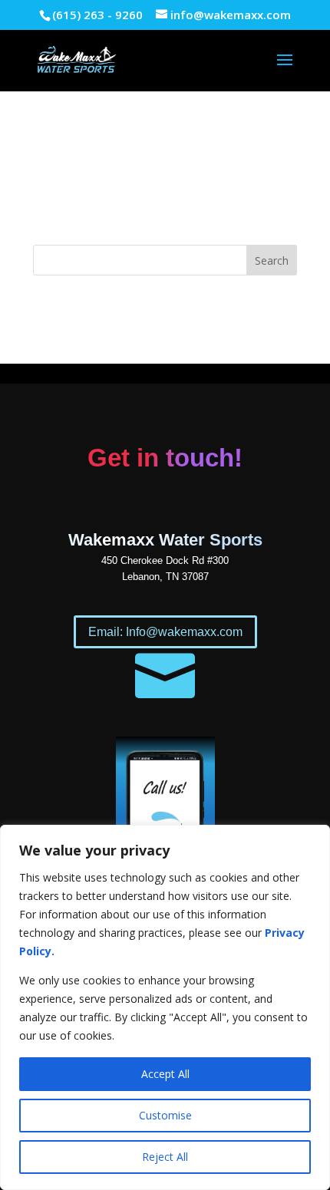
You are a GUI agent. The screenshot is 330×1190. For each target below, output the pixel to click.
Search (272, 260)
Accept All (165, 1073)
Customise (165, 1115)
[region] (165, 1007)
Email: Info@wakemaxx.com (165, 631)
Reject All (165, 1156)
